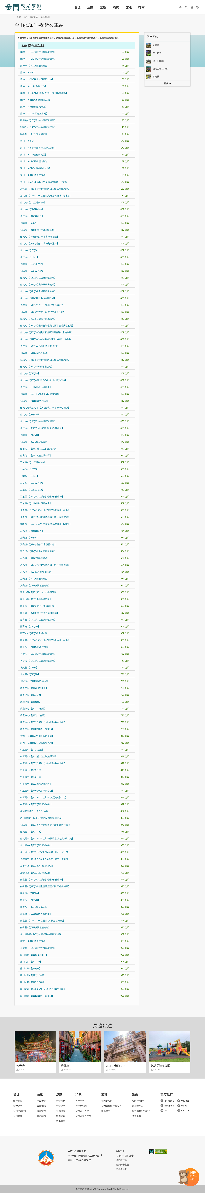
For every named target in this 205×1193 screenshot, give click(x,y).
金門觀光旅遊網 (23, 7)
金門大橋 (17, 1115)
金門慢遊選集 (20, 1110)
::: (6, 1)
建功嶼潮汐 (137, 1105)
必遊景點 (60, 1100)
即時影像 (17, 1100)
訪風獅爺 (60, 1120)
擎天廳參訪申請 (140, 1110)
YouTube (185, 1110)
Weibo (184, 1105)
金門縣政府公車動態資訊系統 (100, 38)
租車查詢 (105, 1110)
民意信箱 (120, 1169)
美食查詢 (79, 1100)
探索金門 (17, 1105)
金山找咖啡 (45, 17)
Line (166, 1110)
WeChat (185, 1100)
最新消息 (41, 1105)
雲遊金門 (60, 1105)
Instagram (169, 1105)
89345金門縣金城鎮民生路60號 (83, 1155)
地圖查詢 (60, 1115)
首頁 (19, 17)
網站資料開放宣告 (125, 1155)
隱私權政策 (121, 1160)
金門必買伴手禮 (83, 1115)
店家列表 (34, 17)
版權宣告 (120, 1151)
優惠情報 (41, 1110)
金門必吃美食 (82, 1110)
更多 (166, 83)
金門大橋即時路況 (110, 1105)
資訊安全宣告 (122, 1164)
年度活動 (41, 1100)
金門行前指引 (138, 1100)
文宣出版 (136, 1115)
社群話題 (41, 1115)
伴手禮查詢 (81, 1105)
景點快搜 (60, 1110)
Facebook (169, 1100)
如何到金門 (107, 1100)
